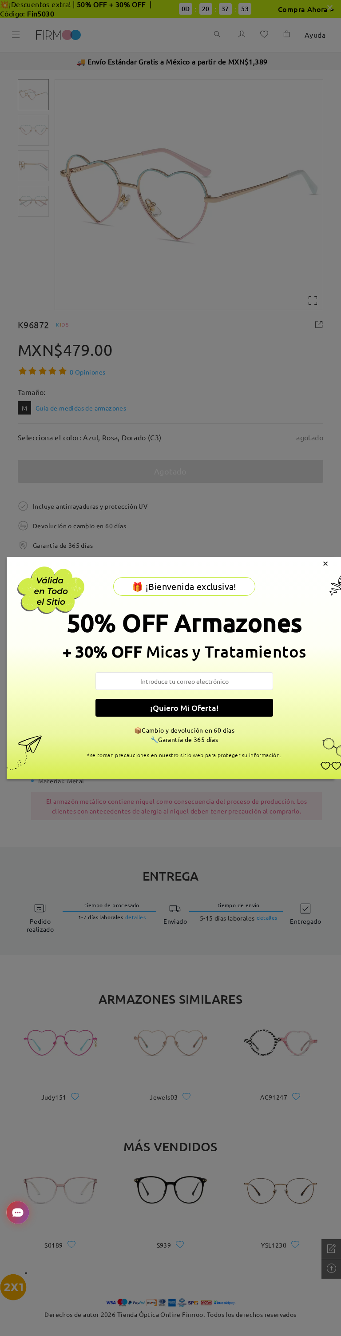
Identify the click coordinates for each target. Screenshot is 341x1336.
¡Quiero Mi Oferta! (184, 707)
